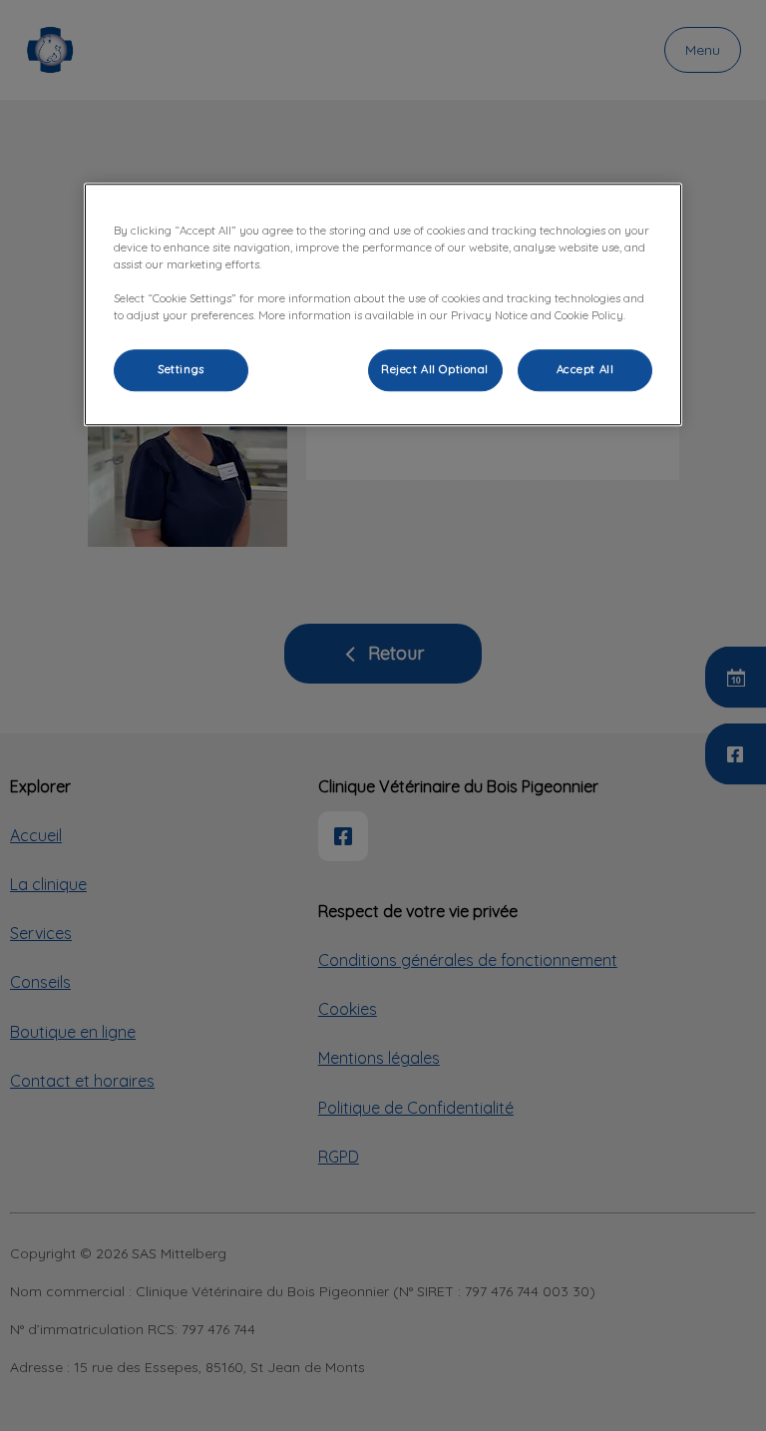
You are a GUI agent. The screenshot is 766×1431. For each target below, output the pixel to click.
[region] (383, 304)
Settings (181, 370)
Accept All (585, 370)
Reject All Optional (435, 370)
